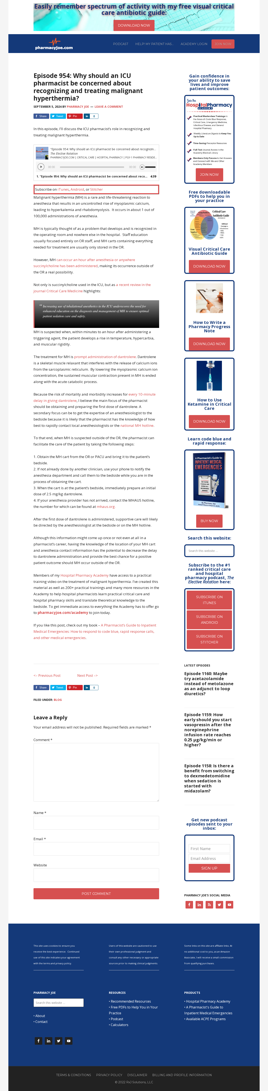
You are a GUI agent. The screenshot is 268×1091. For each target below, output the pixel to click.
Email (40, 838)
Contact (41, 1021)
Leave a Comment (109, 107)
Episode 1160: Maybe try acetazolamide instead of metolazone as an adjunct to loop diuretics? (208, 683)
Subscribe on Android (209, 620)
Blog (58, 700)
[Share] (87, 116)
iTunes (63, 189)
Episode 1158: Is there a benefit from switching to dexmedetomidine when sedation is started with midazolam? (209, 778)
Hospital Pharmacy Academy (85, 575)
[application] (96, 167)
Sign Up (209, 868)
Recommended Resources (131, 1001)
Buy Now (209, 521)
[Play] (41, 166)
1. (92, 176)
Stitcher (96, 189)
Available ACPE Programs (206, 1019)
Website (40, 865)
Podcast (117, 1019)
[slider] (151, 165)
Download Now (209, 266)
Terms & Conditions (73, 1075)
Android (77, 189)
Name (40, 812)
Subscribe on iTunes (209, 600)
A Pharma (109, 625)
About (40, 1015)
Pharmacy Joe (54, 43)
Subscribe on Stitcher (209, 639)
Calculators (119, 1024)
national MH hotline (136, 425)
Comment (43, 739)
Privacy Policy (109, 1075)
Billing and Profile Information (182, 1075)
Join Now (209, 175)
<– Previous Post (47, 675)
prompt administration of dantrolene (105, 356)
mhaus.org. (106, 506)
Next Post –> (87, 675)
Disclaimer (137, 1075)
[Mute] (142, 166)
